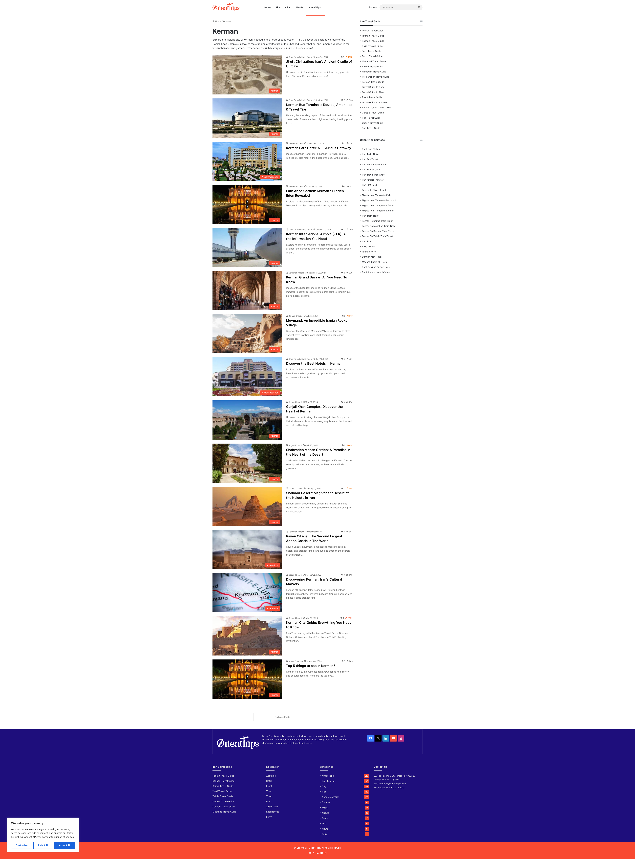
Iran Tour (367, 241)
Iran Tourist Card (371, 169)
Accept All (64, 845)
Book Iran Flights (371, 149)
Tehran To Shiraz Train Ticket (377, 221)
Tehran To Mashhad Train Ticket (379, 226)
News (325, 828)
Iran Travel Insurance (373, 174)
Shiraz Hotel (368, 246)
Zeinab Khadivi (295, 316)
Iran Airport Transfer (372, 180)
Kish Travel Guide (371, 117)
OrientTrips (314, 7)
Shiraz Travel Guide (372, 46)
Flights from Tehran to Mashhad (379, 200)
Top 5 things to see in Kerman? (310, 666)
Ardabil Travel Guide (372, 66)
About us (271, 775)
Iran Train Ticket (370, 154)
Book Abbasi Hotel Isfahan (376, 272)
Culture (326, 802)
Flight (269, 786)
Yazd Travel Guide (371, 51)
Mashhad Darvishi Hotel (374, 262)
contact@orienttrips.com (393, 783)
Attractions (328, 775)
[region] (43, 835)
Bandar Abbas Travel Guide (376, 107)
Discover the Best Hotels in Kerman (314, 363)
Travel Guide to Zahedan (375, 102)
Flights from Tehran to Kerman (378, 210)
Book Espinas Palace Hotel (376, 267)
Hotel (269, 781)
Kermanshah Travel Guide (375, 76)
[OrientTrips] (225, 7)
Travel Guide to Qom (373, 87)
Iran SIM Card (369, 185)
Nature (325, 813)
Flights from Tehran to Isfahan (378, 205)
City (287, 7)
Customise (21, 845)
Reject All (43, 845)
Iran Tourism (328, 781)
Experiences (272, 811)
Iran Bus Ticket (370, 159)
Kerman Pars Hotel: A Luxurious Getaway (318, 148)
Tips (278, 7)
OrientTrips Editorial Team (300, 57)
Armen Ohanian (296, 661)
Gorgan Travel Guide (373, 112)
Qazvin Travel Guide (372, 123)
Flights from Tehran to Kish (376, 195)
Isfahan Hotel (369, 251)
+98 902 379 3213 (395, 787)
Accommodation (330, 797)
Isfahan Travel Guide (373, 35)
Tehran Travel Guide (372, 30)
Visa (268, 791)
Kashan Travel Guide (373, 41)
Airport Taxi (272, 806)
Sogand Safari (295, 402)
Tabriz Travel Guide (372, 56)
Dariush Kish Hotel (371, 256)
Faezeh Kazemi (296, 143)
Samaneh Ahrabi (296, 272)
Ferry (269, 816)
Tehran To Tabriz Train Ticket (377, 236)
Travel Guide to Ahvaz (373, 92)
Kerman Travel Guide (373, 82)
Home (267, 7)
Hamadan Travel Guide (374, 71)
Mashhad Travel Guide (374, 61)
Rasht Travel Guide (372, 97)
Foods (299, 7)
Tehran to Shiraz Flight (374, 190)
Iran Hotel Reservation (374, 164)
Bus (268, 801)
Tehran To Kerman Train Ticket (378, 231)
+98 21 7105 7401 (391, 779)
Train (269, 796)
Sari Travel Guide (371, 128)
